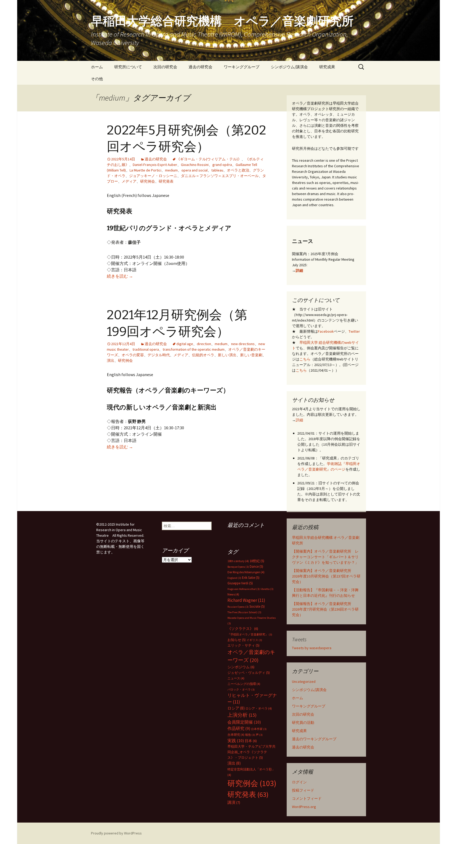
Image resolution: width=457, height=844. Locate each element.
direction (204, 343)
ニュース (235, 678)
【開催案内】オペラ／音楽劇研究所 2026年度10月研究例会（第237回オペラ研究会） (326, 576)
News (233, 594)
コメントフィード (307, 798)
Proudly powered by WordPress (116, 833)
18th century (238, 561)
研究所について (128, 66)
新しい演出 (227, 355)
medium (171, 170)
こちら (304, 359)
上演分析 (242, 715)
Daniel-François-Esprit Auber (155, 164)
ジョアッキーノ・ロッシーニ (153, 175)
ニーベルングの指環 (243, 684)
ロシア (236, 708)
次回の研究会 (165, 66)
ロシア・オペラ (258, 708)
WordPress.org (304, 806)
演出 (110, 360)
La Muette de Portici (145, 170)
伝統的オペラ (203, 355)
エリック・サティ (243, 645)
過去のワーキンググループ (314, 739)
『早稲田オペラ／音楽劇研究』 (249, 634)
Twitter (354, 331)
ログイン (299, 782)
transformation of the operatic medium (194, 349)
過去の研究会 (200, 66)
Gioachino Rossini (195, 164)
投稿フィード (303, 790)
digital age (184, 343)
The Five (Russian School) (244, 612)
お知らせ (236, 640)
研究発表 (166, 181)
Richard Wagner (246, 600)
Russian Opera (238, 606)
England (234, 578)
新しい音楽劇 (251, 355)
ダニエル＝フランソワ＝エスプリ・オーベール (220, 175)
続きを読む (120, 276)
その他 (97, 78)
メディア (129, 181)
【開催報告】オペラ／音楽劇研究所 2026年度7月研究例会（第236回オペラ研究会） (325, 609)
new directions (243, 343)
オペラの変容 (133, 355)
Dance (256, 566)
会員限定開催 (244, 722)
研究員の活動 (303, 722)
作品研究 (238, 728)
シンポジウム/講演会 (289, 66)
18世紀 (257, 561)
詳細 (299, 270)
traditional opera (145, 349)
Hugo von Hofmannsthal (243, 589)
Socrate (257, 606)
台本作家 (259, 729)
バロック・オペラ (241, 689)
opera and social (194, 170)
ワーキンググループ (241, 66)
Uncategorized (304, 681)
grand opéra (222, 164)
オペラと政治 (238, 170)
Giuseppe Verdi (240, 583)
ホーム (97, 66)
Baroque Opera (238, 566)
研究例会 (147, 181)
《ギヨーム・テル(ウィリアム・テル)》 (208, 159)
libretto (267, 589)
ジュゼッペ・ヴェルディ (248, 672)
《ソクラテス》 (242, 628)
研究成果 (327, 66)
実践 (235, 740)
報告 (250, 735)
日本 (251, 740)
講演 (233, 802)
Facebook (326, 331)
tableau (217, 170)
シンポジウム (240, 667)
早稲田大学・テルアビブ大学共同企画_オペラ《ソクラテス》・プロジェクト (251, 752)
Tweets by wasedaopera (311, 648)
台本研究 (235, 735)
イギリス (254, 640)
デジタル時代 (159, 355)
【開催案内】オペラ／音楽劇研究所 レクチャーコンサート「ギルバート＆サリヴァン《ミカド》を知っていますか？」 (325, 557)
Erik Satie (250, 577)
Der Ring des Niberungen (245, 572)
